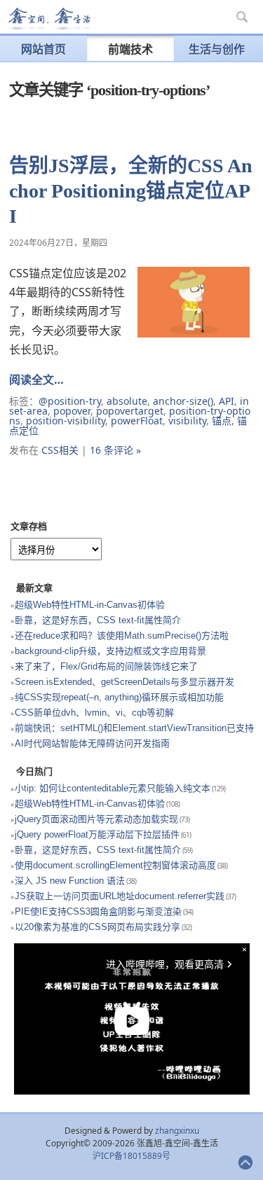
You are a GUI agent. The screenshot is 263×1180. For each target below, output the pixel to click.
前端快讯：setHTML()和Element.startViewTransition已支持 (134, 728)
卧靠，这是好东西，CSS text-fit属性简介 (98, 620)
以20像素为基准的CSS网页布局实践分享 (97, 927)
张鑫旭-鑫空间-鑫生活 (49, 19)
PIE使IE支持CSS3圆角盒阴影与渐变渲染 (98, 911)
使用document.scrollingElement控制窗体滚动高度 (115, 865)
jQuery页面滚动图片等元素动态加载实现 (96, 819)
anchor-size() (183, 401)
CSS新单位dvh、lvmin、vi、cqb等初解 (94, 712)
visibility (187, 420)
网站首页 (43, 49)
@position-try (70, 401)
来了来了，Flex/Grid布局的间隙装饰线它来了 (106, 666)
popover (71, 410)
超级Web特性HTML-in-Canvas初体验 (90, 604)
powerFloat (137, 420)
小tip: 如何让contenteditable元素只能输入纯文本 (112, 788)
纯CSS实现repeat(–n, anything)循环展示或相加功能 (119, 697)
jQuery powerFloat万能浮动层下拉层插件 (97, 834)
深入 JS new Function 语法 (70, 880)
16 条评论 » (115, 450)
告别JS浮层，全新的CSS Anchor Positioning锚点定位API (130, 191)
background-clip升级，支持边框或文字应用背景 (110, 651)
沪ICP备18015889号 (131, 1156)
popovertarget (129, 410)
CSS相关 (60, 450)
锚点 (221, 420)
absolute (127, 401)
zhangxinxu (177, 1131)
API (226, 401)
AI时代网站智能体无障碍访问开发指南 (92, 743)
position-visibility (65, 420)
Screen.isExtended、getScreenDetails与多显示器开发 (124, 681)
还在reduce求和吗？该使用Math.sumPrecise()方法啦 (122, 635)
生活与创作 (217, 49)
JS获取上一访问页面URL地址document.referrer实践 (119, 896)
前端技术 (130, 49)
